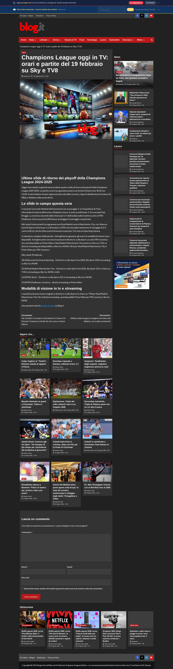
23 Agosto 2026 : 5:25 (40, 370)
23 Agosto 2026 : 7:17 (84, 646)
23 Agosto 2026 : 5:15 (137, 105)
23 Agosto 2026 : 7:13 (111, 646)
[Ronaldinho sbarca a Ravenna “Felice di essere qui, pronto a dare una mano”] (34, 472)
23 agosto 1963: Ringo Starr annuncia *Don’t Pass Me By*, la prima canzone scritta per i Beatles (112, 636)
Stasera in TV (70, 40)
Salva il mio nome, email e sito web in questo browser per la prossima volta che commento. (63, 588)
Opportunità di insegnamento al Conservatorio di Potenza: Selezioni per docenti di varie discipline (140, 224)
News (31, 40)
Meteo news (134, 625)
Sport (24, 52)
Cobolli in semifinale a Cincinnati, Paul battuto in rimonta (96, 445)
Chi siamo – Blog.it (26, 16)
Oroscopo (127, 40)
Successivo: (90, 318)
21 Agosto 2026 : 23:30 (92, 412)
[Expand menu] (35, 40)
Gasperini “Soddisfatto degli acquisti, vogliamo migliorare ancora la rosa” (96, 364)
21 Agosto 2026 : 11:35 (61, 452)
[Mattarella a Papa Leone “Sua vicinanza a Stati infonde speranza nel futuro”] (121, 98)
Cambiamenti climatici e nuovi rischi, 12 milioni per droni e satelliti (140, 133)
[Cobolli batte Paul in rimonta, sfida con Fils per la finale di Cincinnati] (66, 429)
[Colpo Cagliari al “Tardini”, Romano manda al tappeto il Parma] (34, 348)
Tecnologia (92, 40)
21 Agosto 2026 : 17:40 (30, 455)
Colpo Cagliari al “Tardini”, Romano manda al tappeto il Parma (34, 364)
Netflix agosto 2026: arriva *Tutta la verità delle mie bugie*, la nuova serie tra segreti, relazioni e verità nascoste (86, 636)
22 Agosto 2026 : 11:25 (29, 412)
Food (81, 40)
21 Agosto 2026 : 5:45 (103, 450)
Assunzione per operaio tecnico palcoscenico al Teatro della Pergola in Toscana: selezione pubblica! (139, 183)
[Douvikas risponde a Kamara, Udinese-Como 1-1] (66, 348)
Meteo (140, 40)
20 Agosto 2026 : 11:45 (92, 493)
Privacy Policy (51, 16)
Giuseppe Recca (136, 103)
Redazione (40, 16)
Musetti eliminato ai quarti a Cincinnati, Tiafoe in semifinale (34, 404)
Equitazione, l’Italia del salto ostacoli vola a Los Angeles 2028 (64, 404)
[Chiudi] (158, 3)
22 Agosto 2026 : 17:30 (92, 372)
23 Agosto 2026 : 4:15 (137, 171)
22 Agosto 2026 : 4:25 (137, 255)
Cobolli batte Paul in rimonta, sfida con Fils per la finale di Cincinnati (65, 445)
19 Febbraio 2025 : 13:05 (40, 76)
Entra (130, 9)
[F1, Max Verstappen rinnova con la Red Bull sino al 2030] (97, 472)
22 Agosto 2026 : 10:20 (138, 233)
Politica (132, 90)
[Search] (151, 40)
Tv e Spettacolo (27, 625)
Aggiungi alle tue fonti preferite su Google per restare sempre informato (46, 3)
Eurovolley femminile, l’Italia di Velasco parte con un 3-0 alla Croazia (97, 404)
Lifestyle (43, 40)
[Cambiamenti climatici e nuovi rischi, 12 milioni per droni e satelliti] (121, 134)
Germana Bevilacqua (137, 122)
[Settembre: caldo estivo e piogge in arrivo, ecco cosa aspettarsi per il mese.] (140, 619)
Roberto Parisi (27, 370)
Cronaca (119, 72)
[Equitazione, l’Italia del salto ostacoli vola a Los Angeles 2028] (66, 388)
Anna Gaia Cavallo (28, 641)
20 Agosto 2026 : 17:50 (61, 504)
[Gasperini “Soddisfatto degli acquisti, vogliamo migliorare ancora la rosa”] (97, 348)
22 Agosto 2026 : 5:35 (72, 410)
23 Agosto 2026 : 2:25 (137, 141)
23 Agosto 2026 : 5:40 (133, 84)
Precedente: (44, 319)
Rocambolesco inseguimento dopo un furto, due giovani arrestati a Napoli (133, 78)
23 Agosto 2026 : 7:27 (29, 643)
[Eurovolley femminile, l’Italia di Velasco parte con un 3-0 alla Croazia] (97, 388)
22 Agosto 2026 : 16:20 (138, 212)
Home (23, 40)
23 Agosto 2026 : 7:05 (138, 643)
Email (70, 567)
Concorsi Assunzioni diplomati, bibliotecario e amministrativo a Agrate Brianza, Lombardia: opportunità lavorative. (140, 245)
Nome (25, 567)
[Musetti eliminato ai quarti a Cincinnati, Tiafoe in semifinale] (34, 388)
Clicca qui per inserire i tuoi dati (145, 9)
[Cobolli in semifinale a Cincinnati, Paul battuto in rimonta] (97, 429)
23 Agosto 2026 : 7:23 (56, 646)
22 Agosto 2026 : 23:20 (61, 369)
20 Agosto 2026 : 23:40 (30, 498)
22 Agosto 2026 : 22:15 (138, 193)
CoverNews (135, 665)
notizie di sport (48, 305)
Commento (27, 532)
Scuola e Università (135, 109)
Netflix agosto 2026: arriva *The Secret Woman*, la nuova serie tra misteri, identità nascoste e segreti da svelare (59, 636)
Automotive (114, 40)
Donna (56, 40)
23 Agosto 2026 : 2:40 (137, 124)
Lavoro (103, 40)
